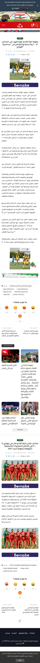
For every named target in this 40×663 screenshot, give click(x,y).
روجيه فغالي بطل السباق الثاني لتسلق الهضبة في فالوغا (29, 420)
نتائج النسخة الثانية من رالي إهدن (9, 366)
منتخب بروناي (25, 568)
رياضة (20, 38)
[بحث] (36, 25)
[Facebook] (6, 54)
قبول (20, 660)
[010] (20, 85)
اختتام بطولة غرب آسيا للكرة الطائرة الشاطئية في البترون (10, 420)
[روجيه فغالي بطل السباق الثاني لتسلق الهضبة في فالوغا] (30, 408)
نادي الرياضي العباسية (21, 291)
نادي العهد (7, 294)
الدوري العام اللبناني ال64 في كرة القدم (20, 286)
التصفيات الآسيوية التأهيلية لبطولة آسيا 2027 (23, 565)
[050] (20, 276)
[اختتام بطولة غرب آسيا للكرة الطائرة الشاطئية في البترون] (10, 408)
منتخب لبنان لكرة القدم (10, 571)
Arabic (16, 8)
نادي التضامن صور (9, 289)
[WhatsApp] (11, 54)
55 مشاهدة (32, 453)
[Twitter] (9, 54)
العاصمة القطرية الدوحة (10, 568)
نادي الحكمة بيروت (23, 289)
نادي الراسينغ (7, 291)
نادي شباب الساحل (18, 294)
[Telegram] (14, 54)
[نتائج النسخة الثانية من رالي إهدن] (10, 356)
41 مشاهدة (32, 51)
